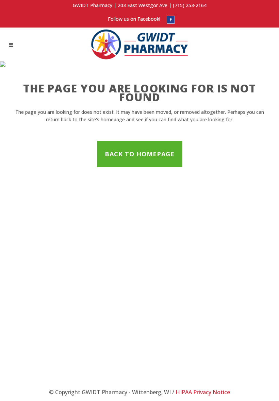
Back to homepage (140, 154)
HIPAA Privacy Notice (203, 392)
